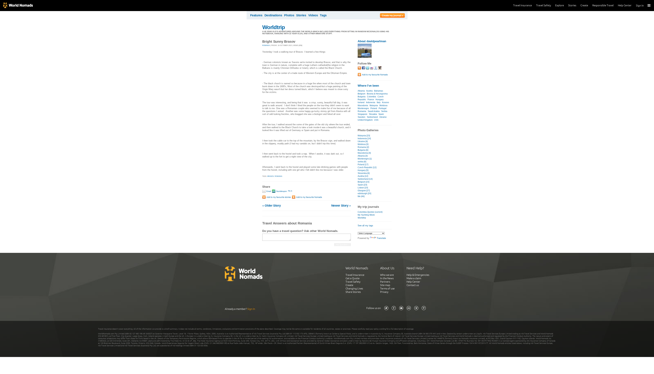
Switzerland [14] (365, 179)
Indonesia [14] (364, 138)
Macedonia (363, 105)
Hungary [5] (363, 170)
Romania (362, 111)
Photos (289, 15)
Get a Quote (353, 278)
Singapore (362, 114)
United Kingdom (365, 120)
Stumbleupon (281, 191)
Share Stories (353, 291)
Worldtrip (273, 27)
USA (376, 120)
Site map (385, 285)
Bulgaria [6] (363, 150)
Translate (381, 238)
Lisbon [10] (363, 187)
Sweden (361, 117)
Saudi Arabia (374, 111)
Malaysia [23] (364, 135)
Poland (373, 108)
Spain (381, 114)
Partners (385, 281)
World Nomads (18, 5)
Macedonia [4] (364, 153)
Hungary (380, 99)
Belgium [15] (363, 182)
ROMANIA (266, 45)
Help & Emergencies (418, 274)
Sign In (640, 5)
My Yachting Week (366, 215)
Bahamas (378, 91)
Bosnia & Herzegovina (377, 94)
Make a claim (414, 278)
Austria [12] (363, 176)
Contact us (413, 285)
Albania (361, 91)
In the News (387, 278)
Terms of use (387, 288)
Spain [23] (362, 185)
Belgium (361, 94)
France (371, 99)
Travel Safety (543, 5)
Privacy (384, 291)
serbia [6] (362, 161)
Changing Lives (354, 288)
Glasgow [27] (364, 190)
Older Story (271, 205)
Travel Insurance (522, 5)
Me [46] (361, 196)
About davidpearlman (372, 41)
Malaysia (374, 105)
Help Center (625, 5)
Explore (559, 5)
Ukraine (383, 117)
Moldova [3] (363, 144)
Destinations (273, 15)
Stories (572, 5)
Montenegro (363, 108)
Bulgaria (361, 96)
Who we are (387, 274)
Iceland (361, 102)
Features (256, 15)
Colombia (371, 96)
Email (268, 191)
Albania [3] (363, 156)
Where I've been (368, 85)
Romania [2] (363, 147)
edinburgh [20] (364, 193)
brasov (270, 176)
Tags (323, 15)
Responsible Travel (603, 5)
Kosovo (385, 102)
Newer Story (341, 205)
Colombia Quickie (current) (370, 212)
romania (278, 176)
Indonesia (370, 102)
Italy (378, 102)
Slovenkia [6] (364, 173)
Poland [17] (363, 164)
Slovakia (373, 114)
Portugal (382, 108)
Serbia (384, 111)
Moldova (383, 105)
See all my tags (365, 225)
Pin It (290, 191)
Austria (369, 91)
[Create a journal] (392, 16)
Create (584, 5)
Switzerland (372, 117)
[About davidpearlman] (365, 57)
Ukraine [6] (363, 141)
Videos (313, 15)
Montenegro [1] (365, 159)
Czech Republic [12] (367, 167)
